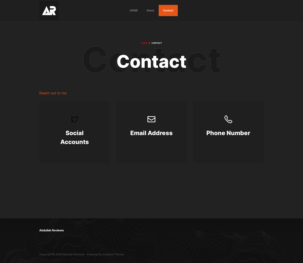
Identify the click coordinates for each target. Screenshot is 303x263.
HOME (134, 10)
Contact (168, 10)
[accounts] (74, 132)
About (150, 10)
